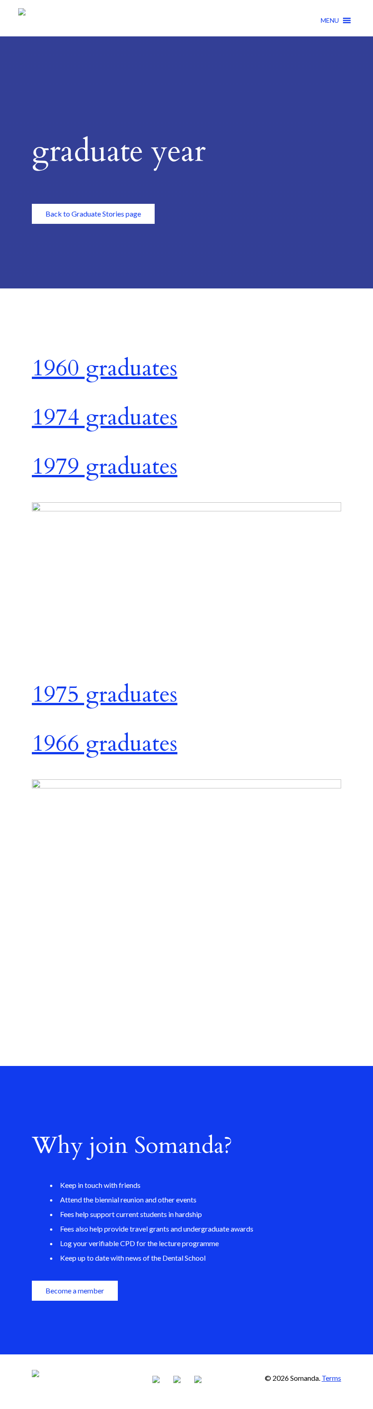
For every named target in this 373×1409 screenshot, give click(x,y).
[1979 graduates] (186, 508)
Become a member (74, 1290)
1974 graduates (104, 417)
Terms (331, 1378)
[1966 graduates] (186, 785)
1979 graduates (104, 466)
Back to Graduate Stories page (93, 213)
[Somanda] (21, 19)
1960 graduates (104, 368)
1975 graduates (104, 694)
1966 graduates (104, 743)
